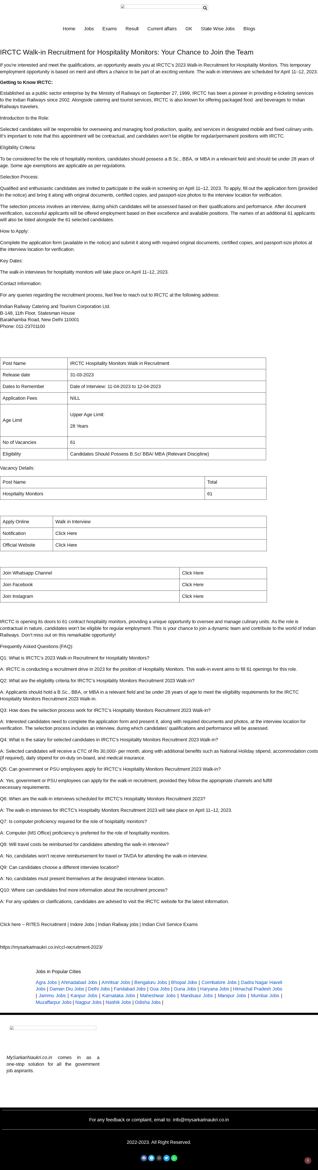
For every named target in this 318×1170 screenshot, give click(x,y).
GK (188, 28)
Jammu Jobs (52, 995)
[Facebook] (144, 1158)
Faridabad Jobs (130, 989)
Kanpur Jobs (84, 995)
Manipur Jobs (232, 995)
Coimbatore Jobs (219, 982)
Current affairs (162, 28)
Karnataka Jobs (118, 995)
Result (132, 28)
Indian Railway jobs (118, 924)
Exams (109, 28)
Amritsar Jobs (115, 982)
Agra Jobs (46, 982)
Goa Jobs (160, 989)
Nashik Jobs (118, 1002)
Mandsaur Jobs (197, 995)
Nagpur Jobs (88, 1002)
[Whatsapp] (174, 1158)
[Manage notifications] (307, 1160)
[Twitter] (166, 1158)
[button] (205, 7)
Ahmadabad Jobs (79, 982)
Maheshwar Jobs (158, 995)
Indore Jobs (82, 924)
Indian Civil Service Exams (170, 924)
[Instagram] (159, 1158)
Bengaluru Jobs (150, 982)
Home (69, 28)
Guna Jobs (185, 989)
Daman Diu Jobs (67, 989)
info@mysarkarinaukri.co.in (201, 1119)
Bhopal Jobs (184, 982)
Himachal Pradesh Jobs (257, 989)
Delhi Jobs (99, 989)
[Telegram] (151, 1158)
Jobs (89, 28)
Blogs (249, 28)
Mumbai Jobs (265, 995)
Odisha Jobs (148, 1002)
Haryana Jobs (214, 989)
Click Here (66, 533)
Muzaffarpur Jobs (53, 1002)
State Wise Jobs (218, 28)
